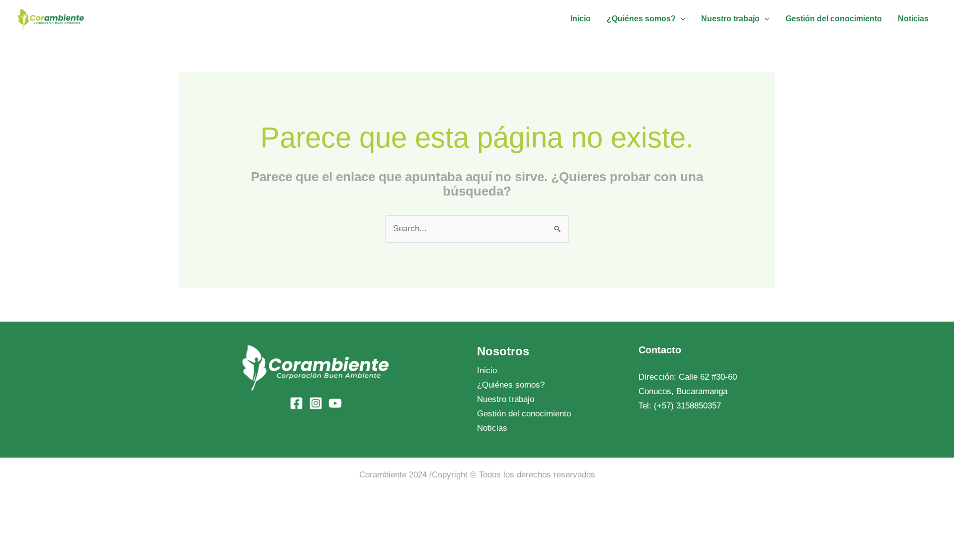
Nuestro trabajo (505, 399)
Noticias (492, 428)
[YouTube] (335, 403)
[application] (681, 19)
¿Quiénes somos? (511, 385)
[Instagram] (315, 403)
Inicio (487, 370)
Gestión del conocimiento (524, 413)
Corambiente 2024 (393, 474)
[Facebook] (296, 403)
